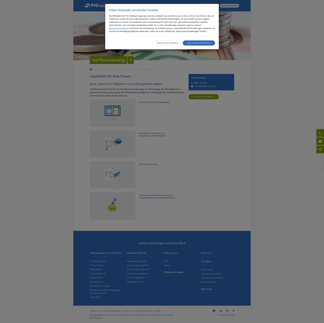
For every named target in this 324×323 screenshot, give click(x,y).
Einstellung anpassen (167, 43)
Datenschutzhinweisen (119, 28)
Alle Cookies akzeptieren (199, 43)
